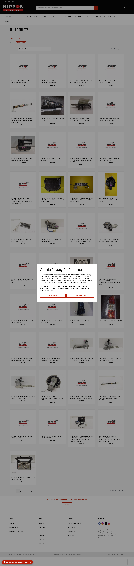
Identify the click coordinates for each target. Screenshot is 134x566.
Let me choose (52, 295)
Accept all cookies (80, 295)
